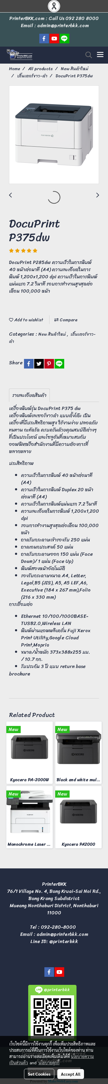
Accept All (70, 1074)
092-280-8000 (58, 927)
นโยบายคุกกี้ (48, 1062)
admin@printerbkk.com (62, 934)
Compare (67, 320)
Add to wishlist (28, 320)
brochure (19, 673)
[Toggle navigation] (100, 55)
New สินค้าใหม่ (52, 334)
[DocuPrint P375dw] (54, 135)
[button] (87, 55)
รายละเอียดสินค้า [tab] (29, 395)
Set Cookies (39, 1074)
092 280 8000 (82, 18)
